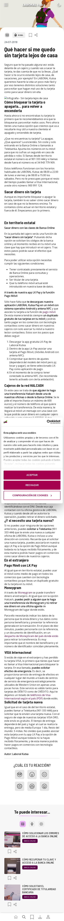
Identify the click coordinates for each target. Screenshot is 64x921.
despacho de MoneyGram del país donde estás (31, 636)
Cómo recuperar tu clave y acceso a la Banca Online (39, 861)
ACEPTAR (32, 475)
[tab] (23, 824)
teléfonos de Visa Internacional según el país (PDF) (27, 696)
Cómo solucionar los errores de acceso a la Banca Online (40, 834)
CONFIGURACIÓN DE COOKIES (30, 495)
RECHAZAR (32, 485)
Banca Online (30, 841)
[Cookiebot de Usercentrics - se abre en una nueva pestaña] (46, 422)
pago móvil (49, 312)
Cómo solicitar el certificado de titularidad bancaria (39, 889)
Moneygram (25, 592)
